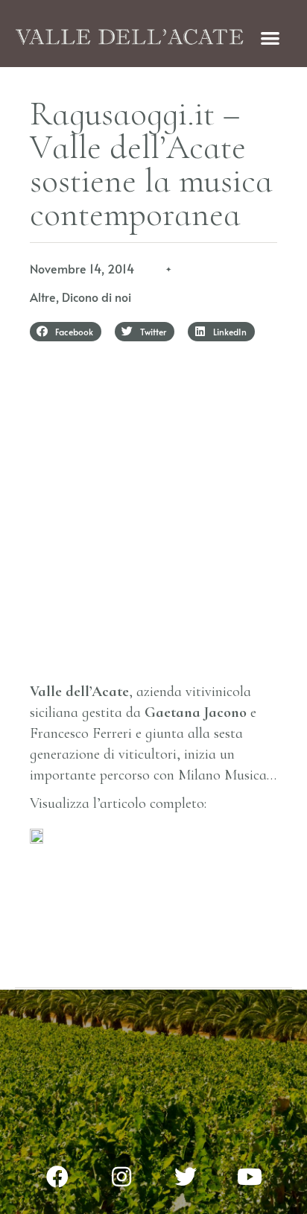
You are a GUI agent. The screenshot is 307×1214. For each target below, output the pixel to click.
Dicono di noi (96, 296)
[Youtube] (249, 1176)
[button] (271, 37)
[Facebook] (57, 1176)
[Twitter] (185, 1176)
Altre (43, 296)
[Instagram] (121, 1176)
